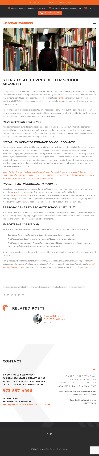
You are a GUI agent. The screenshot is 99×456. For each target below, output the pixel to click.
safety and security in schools (16, 287)
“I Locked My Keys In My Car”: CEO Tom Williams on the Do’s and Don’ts (54, 319)
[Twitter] (8, 295)
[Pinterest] (12, 295)
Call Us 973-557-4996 (50, 12)
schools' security (77, 287)
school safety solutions (41, 287)
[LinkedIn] (19, 295)
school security (60, 287)
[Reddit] (23, 295)
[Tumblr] (16, 295)
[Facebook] (4, 295)
